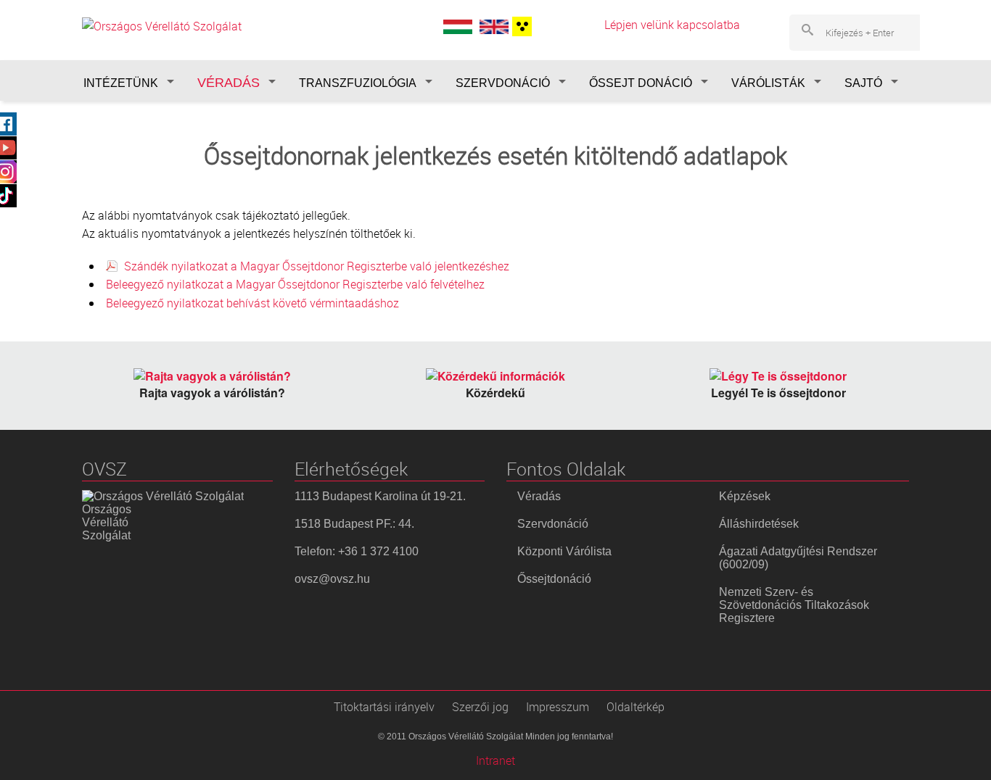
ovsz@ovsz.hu (332, 579)
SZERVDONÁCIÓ (503, 83)
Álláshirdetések (759, 524)
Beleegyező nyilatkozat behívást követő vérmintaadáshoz (254, 303)
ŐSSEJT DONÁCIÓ (640, 83)
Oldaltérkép (635, 707)
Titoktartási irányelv (384, 707)
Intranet (495, 760)
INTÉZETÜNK (120, 83)
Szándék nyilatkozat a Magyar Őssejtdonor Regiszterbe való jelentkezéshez (316, 266)
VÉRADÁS (228, 82)
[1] (520, 26)
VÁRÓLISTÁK (768, 83)
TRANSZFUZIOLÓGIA (357, 83)
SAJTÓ (863, 83)
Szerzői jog (480, 707)
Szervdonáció (552, 524)
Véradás (539, 496)
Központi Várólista (564, 551)
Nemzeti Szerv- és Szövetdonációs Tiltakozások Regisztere (794, 605)
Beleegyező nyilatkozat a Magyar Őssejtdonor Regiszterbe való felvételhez (297, 284)
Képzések (744, 496)
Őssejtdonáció (554, 579)
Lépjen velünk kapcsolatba (672, 25)
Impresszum (557, 707)
